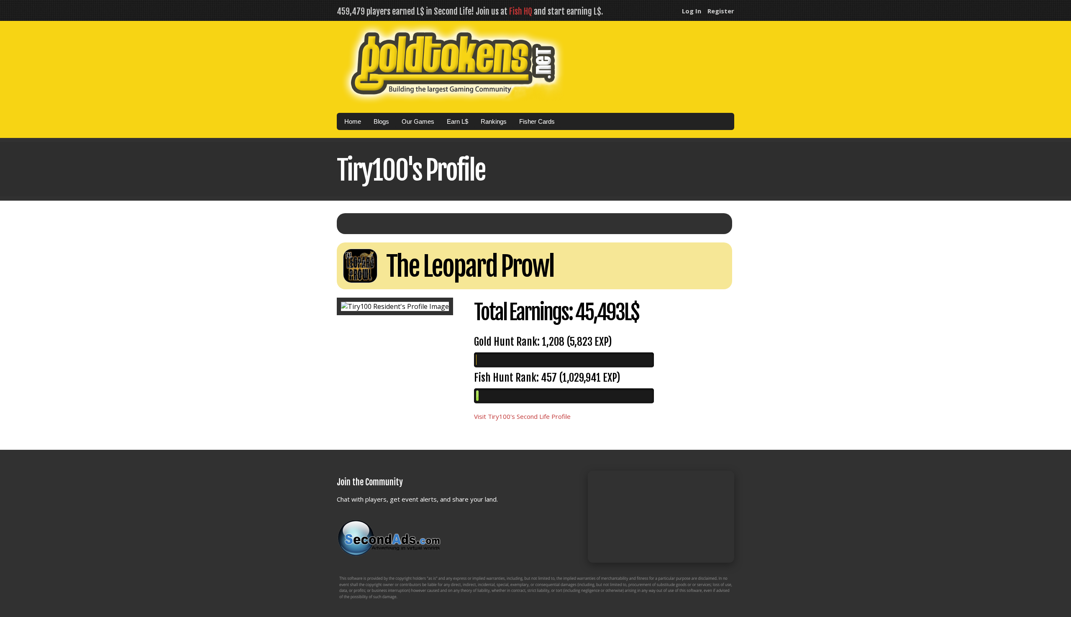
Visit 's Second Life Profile (522, 416)
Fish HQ (520, 11)
